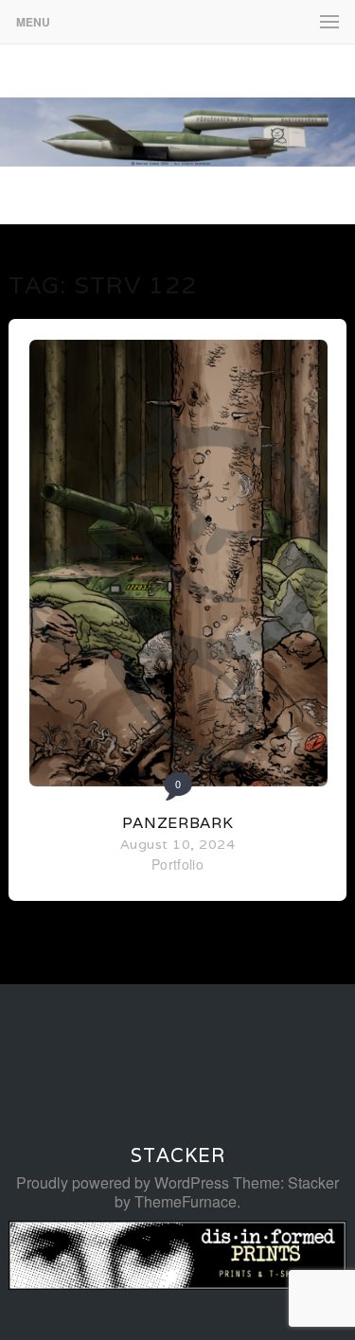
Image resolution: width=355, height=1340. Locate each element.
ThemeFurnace (185, 1201)
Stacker (178, 1155)
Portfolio (177, 864)
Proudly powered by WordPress (122, 1182)
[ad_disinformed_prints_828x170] (177, 1284)
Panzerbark (178, 823)
